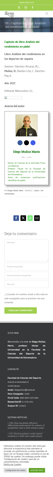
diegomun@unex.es (26, 2)
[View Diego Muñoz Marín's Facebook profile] (20, 142)
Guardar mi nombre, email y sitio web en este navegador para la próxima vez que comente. (26, 298)
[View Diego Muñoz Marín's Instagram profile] (32, 142)
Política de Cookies (12, 464)
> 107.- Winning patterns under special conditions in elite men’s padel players (25, 434)
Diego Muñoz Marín (26, 152)
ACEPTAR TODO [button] (36, 470)
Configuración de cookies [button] (15, 470)
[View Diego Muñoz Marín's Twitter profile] (26, 142)
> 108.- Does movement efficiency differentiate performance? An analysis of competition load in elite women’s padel (26, 425)
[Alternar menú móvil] (47, 13)
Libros (36, 190)
